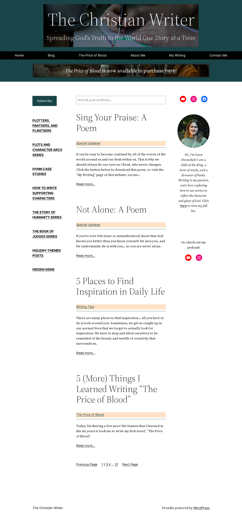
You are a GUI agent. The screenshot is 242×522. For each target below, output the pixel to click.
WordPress (201, 508)
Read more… (85, 184)
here (170, 71)
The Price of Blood (90, 415)
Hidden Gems (43, 269)
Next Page (130, 464)
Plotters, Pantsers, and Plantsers (45, 126)
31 (116, 464)
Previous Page (86, 464)
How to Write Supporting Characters (44, 193)
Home (19, 55)
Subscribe (44, 101)
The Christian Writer (47, 508)
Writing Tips (85, 307)
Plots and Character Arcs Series (47, 150)
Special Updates (88, 143)
